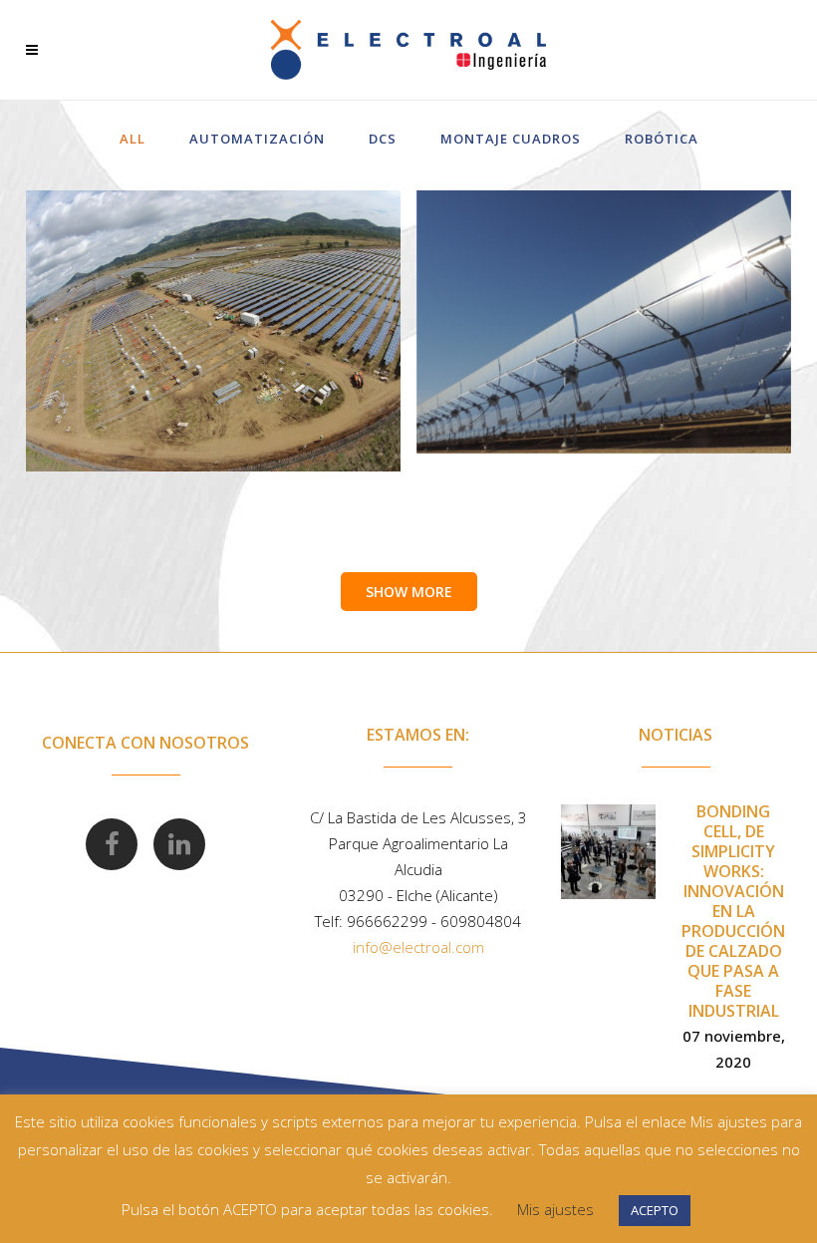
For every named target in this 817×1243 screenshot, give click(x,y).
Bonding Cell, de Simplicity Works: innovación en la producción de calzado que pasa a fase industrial (733, 911)
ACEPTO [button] (655, 1210)
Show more (409, 591)
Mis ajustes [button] (555, 1209)
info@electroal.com (418, 947)
